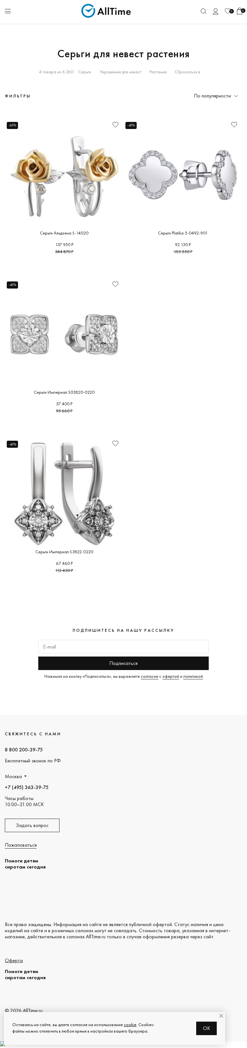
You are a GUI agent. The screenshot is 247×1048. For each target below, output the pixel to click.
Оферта (14, 960)
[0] (228, 11)
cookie (130, 1024)
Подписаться (123, 663)
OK (206, 1028)
